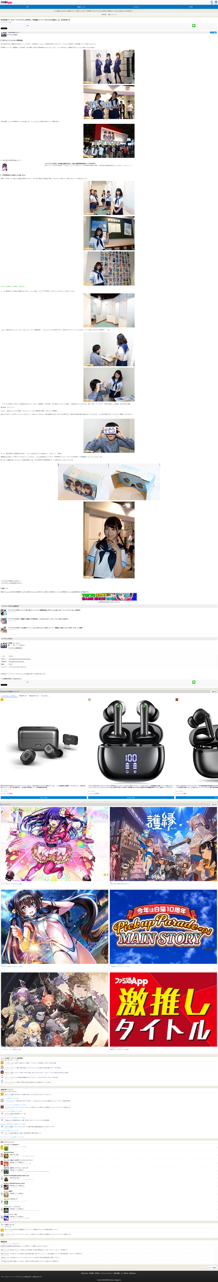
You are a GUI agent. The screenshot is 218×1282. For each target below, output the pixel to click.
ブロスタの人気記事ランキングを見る (10, 1130)
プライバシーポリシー (107, 1273)
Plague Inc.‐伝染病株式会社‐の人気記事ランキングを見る (13, 1124)
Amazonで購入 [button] (44, 797)
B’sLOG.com (132, 1273)
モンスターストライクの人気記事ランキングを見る (13, 1137)
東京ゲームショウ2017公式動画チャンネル (14, 592)
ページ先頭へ (213, 1267)
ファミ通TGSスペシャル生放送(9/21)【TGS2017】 (73, 592)
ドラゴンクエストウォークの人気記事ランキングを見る (14, 1104)
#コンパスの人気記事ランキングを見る (10, 1098)
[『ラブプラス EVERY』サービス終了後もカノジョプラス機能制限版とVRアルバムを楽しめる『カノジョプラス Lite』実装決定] (40, 615)
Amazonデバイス (34, 696)
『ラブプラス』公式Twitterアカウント (11, 583)
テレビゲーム (44, 696)
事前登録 (104, 14)
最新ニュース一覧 (80, 11)
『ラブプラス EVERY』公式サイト (11, 581)
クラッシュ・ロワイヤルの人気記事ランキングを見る (13, 1117)
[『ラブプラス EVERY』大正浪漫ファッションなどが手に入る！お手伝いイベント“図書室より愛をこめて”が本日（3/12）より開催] (41, 632)
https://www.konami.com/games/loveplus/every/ (20, 659)
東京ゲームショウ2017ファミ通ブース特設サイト (42, 592)
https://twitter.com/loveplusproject (16, 661)
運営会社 (97, 1273)
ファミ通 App (6, 2)
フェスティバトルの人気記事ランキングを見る (12, 1111)
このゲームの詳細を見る (16, 648)
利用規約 (91, 1273)
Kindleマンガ (22, 696)
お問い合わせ (84, 1273)
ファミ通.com (124, 1273)
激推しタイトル (112, 14)
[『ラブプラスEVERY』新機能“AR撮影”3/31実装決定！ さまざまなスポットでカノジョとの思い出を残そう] (35, 623)
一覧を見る (214, 691)
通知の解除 (117, 1273)
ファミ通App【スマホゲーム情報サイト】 (64, 11)
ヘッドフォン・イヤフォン (9, 696)
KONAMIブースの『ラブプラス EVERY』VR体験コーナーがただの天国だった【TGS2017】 (109, 11)
